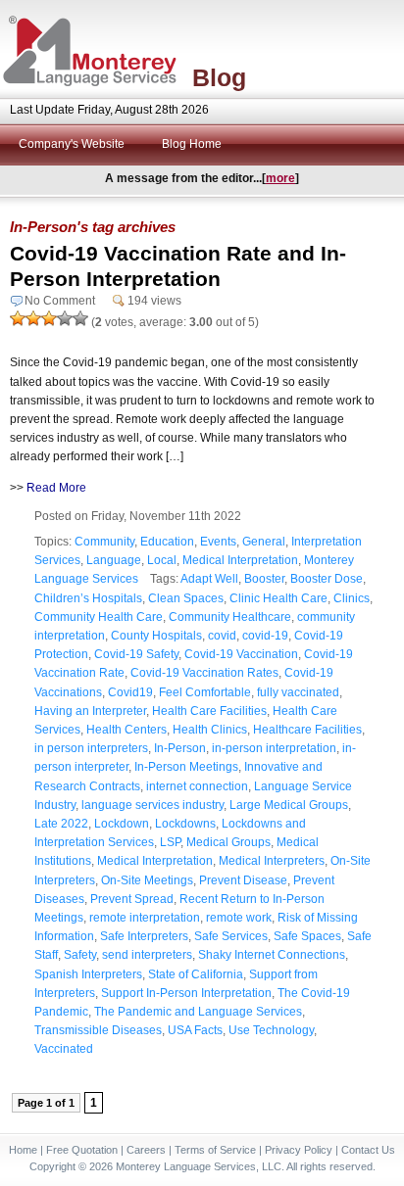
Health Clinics (210, 729)
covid (222, 635)
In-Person (180, 748)
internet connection (197, 786)
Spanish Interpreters (88, 974)
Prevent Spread (132, 899)
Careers (146, 1150)
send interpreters (147, 955)
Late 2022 (61, 823)
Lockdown (121, 823)
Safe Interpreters (144, 936)
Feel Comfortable (205, 692)
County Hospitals (156, 635)
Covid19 (130, 692)
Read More (56, 488)
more (280, 178)
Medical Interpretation (240, 560)
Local (162, 560)
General (263, 541)
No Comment (60, 301)
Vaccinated (63, 1049)
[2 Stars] (33, 318)
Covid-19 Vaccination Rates (204, 673)
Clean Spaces (186, 598)
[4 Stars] (65, 318)
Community (104, 541)
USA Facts (195, 1030)
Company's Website (72, 144)
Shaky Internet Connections (271, 955)
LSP (170, 842)
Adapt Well (209, 579)
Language (113, 560)
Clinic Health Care (278, 598)
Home (23, 1150)
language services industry (152, 805)
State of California (195, 974)
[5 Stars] (80, 318)
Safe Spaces (307, 936)
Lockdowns (185, 823)
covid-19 (265, 635)
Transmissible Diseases (98, 1030)
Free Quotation (82, 1150)
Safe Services (231, 936)
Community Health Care (98, 617)
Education (167, 541)
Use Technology (271, 1030)
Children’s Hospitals (88, 598)
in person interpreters (91, 748)
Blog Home (192, 144)
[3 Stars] (49, 318)
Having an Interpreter (90, 711)
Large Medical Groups (288, 805)
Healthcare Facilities (307, 729)
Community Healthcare (230, 617)
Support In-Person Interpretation (186, 993)
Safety (80, 955)
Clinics (351, 598)
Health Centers (126, 729)
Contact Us (368, 1150)
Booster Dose (326, 579)
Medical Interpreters (272, 861)
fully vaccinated (298, 692)
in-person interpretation (274, 748)
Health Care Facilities (209, 711)
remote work (239, 918)
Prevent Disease (243, 880)
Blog (219, 77)
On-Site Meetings (147, 880)
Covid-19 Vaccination (241, 654)
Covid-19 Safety (136, 654)
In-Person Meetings (186, 767)
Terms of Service (215, 1150)
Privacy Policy (298, 1150)
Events (218, 541)
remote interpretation (144, 918)
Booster (264, 579)
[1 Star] (17, 318)
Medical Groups (228, 842)
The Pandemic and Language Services (198, 1012)
